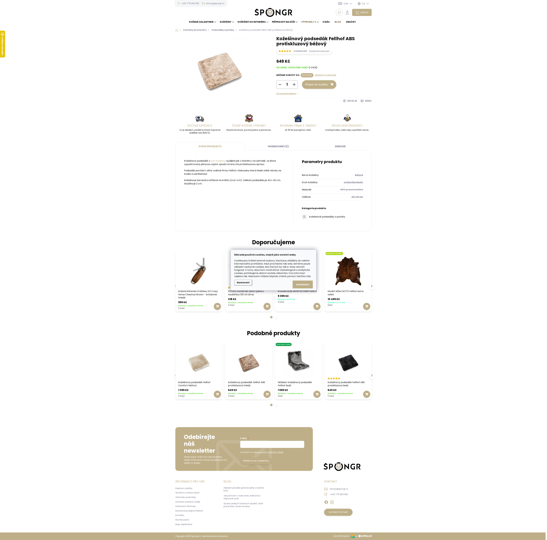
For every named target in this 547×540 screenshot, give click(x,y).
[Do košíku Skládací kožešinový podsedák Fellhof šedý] (317, 394)
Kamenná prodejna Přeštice (189, 510)
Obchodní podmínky (185, 497)
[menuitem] (203, 22)
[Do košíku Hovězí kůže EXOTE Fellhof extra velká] (366, 306)
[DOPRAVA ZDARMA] (348, 271)
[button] (271, 317)
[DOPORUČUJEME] (298, 362)
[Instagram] (332, 502)
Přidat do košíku (316, 85)
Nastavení (243, 282)
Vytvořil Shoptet (341, 536)
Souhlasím (302, 284)
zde (245, 276)
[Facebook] (326, 502)
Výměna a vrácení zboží (187, 492)
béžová (359, 175)
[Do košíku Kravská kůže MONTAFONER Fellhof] (317, 306)
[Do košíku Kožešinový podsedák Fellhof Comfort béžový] (217, 394)
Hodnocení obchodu (185, 506)
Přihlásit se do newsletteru (256, 460)
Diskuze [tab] (340, 146)
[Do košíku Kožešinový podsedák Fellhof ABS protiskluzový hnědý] (267, 394)
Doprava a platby (183, 488)
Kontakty (179, 515)
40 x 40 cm (357, 196)
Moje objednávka (183, 524)
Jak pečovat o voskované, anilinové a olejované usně (242, 497)
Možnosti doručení (325, 75)
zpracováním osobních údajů (268, 452)
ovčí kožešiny (217, 160)
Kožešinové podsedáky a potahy (327, 216)
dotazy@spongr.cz (339, 488)
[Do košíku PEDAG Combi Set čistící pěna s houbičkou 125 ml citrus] (267, 306)
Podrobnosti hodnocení (319, 51)
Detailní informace (286, 94)
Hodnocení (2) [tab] (278, 146)
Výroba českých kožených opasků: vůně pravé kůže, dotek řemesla (243, 505)
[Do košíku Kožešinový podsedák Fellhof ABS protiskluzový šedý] (366, 394)
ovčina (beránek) (353, 182)
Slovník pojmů (182, 519)
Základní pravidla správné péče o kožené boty (244, 489)
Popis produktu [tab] (210, 146)
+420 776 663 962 (339, 494)
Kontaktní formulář (338, 512)
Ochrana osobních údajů (187, 501)
